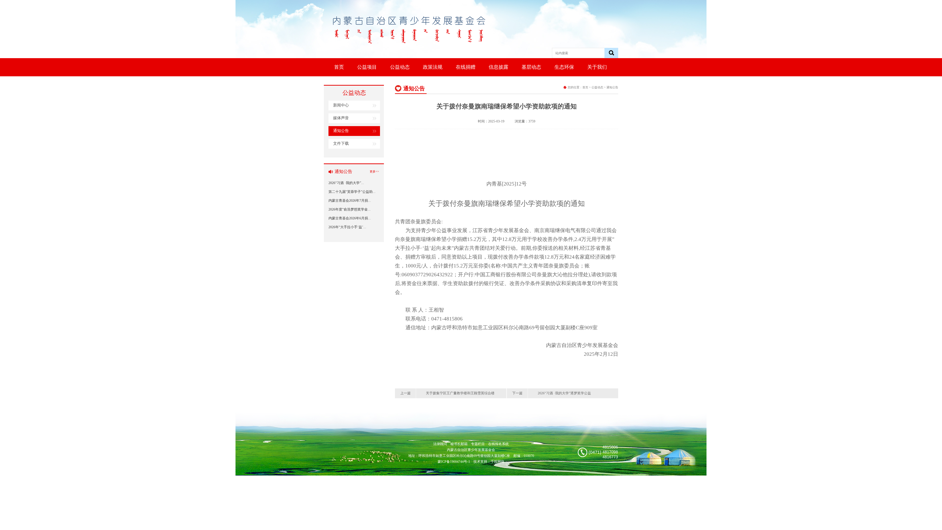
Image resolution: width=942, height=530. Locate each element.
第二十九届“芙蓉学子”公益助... (352, 192)
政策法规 (433, 67)
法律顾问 (440, 444)
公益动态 (400, 67)
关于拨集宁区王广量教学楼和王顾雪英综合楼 (460, 393)
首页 (339, 67)
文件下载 (341, 143)
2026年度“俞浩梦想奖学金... (349, 209)
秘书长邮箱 (459, 444)
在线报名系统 (498, 444)
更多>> (374, 171)
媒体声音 (341, 118)
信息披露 (498, 67)
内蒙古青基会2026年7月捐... (349, 200)
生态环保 (564, 67)
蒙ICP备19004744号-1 (454, 462)
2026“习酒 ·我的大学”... (346, 183)
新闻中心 (341, 105)
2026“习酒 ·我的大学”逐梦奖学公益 (564, 393)
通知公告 (341, 131)
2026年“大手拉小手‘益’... (347, 227)
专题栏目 (478, 444)
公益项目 (367, 67)
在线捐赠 (465, 67)
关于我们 (597, 67)
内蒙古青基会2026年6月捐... (349, 218)
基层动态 (531, 67)
